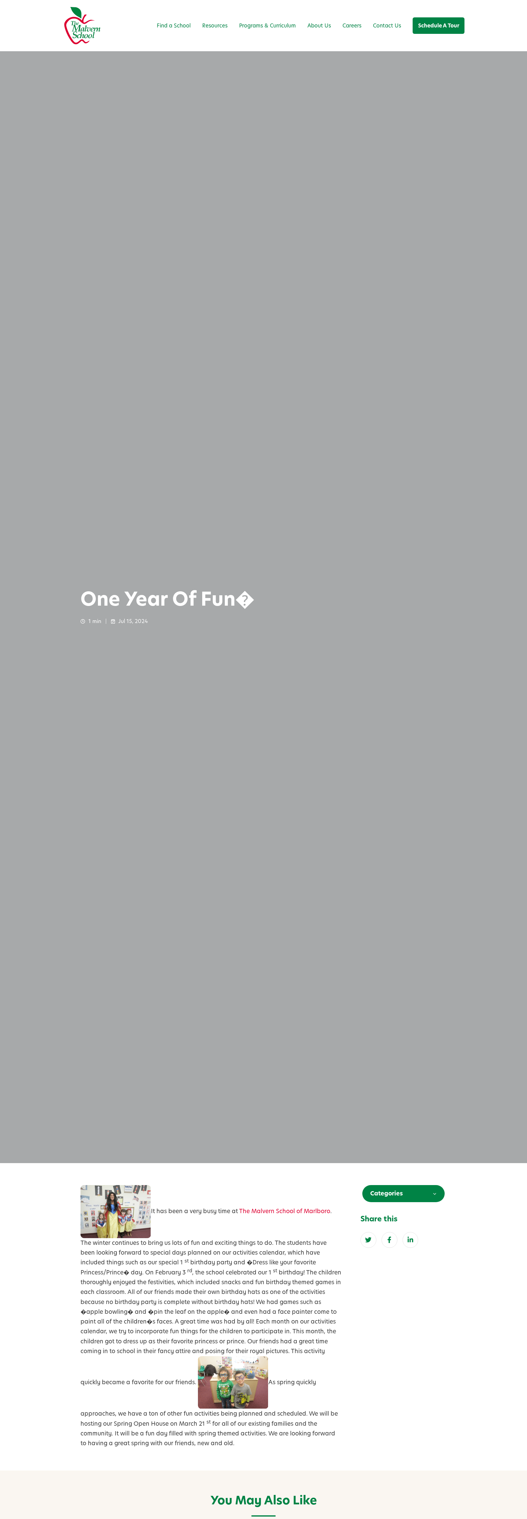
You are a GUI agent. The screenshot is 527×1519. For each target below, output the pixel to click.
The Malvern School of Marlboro (284, 1211)
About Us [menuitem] (319, 25)
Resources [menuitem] (215, 25)
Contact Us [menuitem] (387, 25)
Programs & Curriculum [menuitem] (267, 25)
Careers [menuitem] (351, 25)
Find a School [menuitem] (174, 25)
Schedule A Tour (438, 25)
